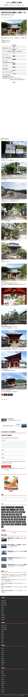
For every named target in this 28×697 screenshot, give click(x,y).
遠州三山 (24, 524)
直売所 (6, 521)
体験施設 (21, 509)
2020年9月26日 (5, 17)
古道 (7, 514)
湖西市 (2, 642)
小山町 (2, 665)
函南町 (2, 673)
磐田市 (2, 638)
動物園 (16, 512)
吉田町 (2, 613)
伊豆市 (2, 677)
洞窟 (9, 519)
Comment (3, 440)
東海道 (18, 517)
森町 (2, 640)
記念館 (8, 524)
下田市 (2, 687)
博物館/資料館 (21, 512)
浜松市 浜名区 (4, 627)
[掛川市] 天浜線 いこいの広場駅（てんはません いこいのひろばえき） (16, 545)
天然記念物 (4, 517)
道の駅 (12, 524)
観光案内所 (18, 521)
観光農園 (3, 524)
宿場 (8, 517)
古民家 (3, 514)
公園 (12, 512)
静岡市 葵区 (3, 600)
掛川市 (2, 631)
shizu (11, 17)
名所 (13, 514)
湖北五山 (10, 394)
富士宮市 (3, 658)
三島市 (2, 650)
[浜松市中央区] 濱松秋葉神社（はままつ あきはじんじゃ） (13, 583)
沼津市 (2, 648)
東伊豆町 (3, 683)
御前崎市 (3, 617)
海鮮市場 (15, 519)
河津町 (2, 685)
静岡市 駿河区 (4, 602)
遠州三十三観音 (18, 524)
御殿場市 (3, 662)
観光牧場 (23, 521)
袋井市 (2, 636)
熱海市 (2, 671)
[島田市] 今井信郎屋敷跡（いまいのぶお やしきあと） (12, 586)
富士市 (2, 656)
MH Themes (22, 695)
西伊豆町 (3, 681)
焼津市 (2, 607)
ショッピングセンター (10, 507)
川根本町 (3, 619)
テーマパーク (12, 509)
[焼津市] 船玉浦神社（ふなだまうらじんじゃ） (10, 574)
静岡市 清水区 (4, 604)
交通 (17, 509)
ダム (7, 509)
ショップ (3, 509)
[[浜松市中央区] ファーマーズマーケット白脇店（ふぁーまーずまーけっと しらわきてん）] (4, 567)
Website (3, 457)
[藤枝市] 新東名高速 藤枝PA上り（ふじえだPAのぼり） (12, 590)
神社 (10, 521)
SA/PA (3, 507)
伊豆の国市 (3, 675)
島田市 (2, 611)
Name (2, 450)
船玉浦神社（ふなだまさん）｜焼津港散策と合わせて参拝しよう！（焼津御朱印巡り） (13, 576)
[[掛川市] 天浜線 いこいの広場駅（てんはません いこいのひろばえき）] (4, 547)
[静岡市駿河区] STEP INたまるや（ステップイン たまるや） (17, 558)
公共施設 (8, 512)
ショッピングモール (19, 507)
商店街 (17, 514)
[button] (26, 9)
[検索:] (14, 499)
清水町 (2, 654)
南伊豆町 (3, 691)
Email (2, 453)
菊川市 (2, 633)
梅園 (24, 517)
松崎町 (2, 689)
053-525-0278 (5, 54)
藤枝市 (2, 609)
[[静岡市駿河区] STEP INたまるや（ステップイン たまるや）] (4, 560)
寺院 (5, 394)
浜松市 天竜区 (4, 629)
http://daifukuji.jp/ (6, 72)
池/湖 (5, 519)
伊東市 (2, 679)
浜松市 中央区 (4, 625)
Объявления (7, 581)
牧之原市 (3, 615)
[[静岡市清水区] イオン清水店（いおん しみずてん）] (4, 540)
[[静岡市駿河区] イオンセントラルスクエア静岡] (4, 553)
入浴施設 (3, 512)
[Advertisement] (14, 125)
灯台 (3, 521)
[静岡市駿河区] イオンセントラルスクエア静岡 (17, 551)
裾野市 (2, 660)
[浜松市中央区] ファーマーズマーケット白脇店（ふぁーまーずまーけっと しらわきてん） (17, 565)
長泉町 (2, 652)
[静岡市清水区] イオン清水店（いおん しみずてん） (16, 538)
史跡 (10, 514)
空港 (13, 521)
